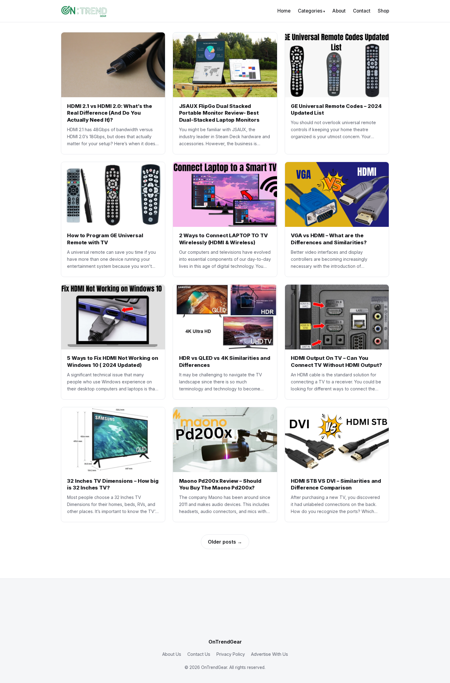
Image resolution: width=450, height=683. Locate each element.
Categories (310, 11)
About (339, 11)
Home (284, 11)
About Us (171, 654)
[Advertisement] (225, 613)
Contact (361, 11)
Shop (383, 11)
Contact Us (198, 654)
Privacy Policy (230, 654)
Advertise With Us (269, 654)
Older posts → (225, 542)
